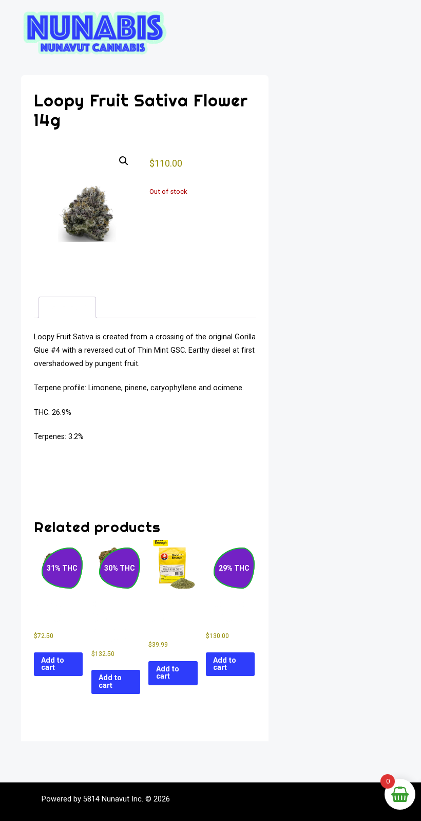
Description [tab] (67, 307)
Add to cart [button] (52, 664)
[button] (123, 161)
